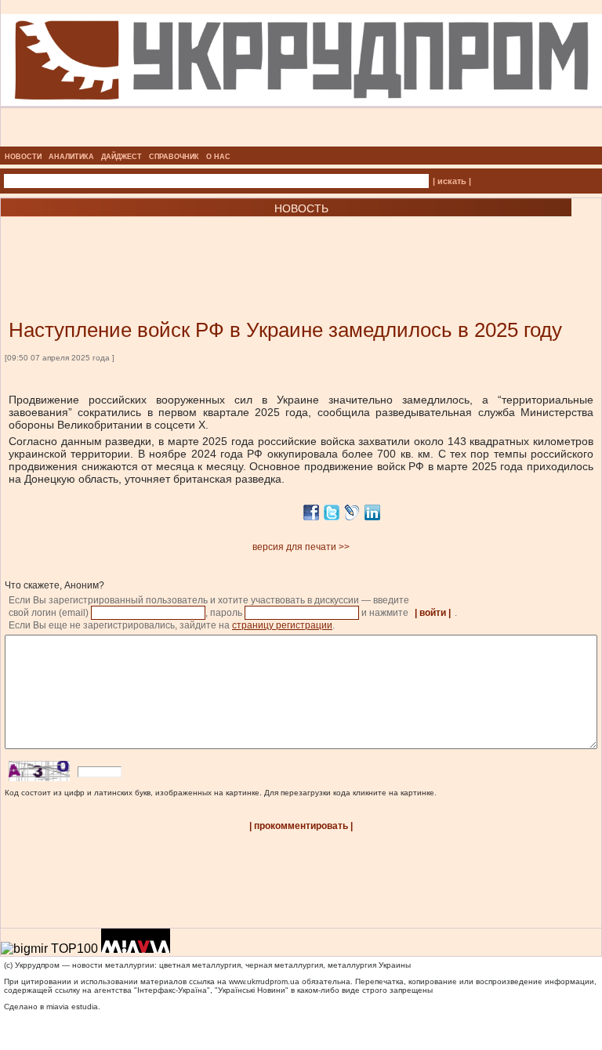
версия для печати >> (301, 546)
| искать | (452, 181)
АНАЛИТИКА (71, 157)
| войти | (433, 612)
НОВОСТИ (23, 157)
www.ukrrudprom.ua (264, 981)
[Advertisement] (188, 244)
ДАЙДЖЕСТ (121, 157)
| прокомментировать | (301, 825)
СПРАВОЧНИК (174, 157)
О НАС (218, 157)
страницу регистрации (282, 625)
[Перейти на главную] (301, 142)
